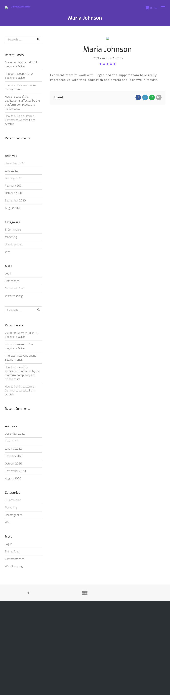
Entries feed (12, 281)
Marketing (11, 237)
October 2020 (13, 193)
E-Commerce (13, 229)
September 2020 (15, 200)
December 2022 (15, 163)
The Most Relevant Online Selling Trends (20, 87)
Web (7, 252)
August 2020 (13, 208)
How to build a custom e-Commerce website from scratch (20, 120)
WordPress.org (14, 296)
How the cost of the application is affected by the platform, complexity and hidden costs (22, 102)
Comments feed (14, 288)
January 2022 (13, 178)
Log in (8, 273)
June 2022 (11, 170)
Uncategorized (13, 244)
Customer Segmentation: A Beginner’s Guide (21, 64)
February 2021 (13, 185)
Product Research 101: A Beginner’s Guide (19, 75)
